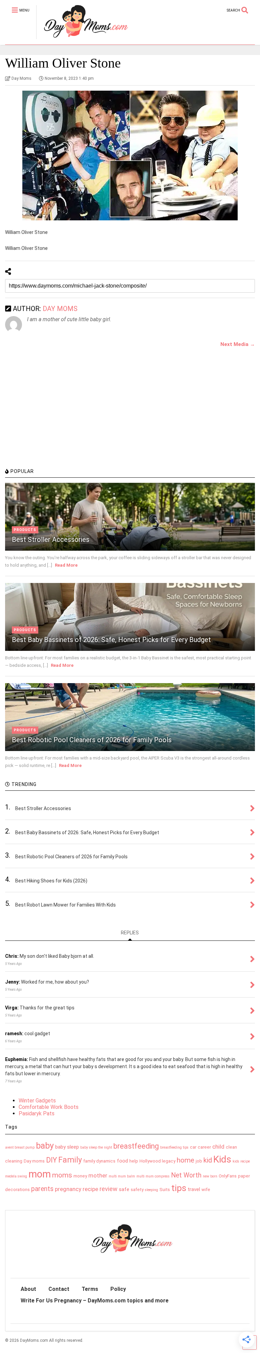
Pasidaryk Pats (37, 1113)
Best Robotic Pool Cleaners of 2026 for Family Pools (92, 740)
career (204, 1147)
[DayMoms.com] (82, 39)
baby (45, 1146)
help (133, 1161)
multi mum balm (122, 1176)
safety (137, 1189)
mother (97, 1175)
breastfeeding (136, 1146)
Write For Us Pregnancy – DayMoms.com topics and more (95, 1300)
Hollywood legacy (157, 1161)
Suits (164, 1189)
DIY (51, 1160)
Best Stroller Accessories (50, 539)
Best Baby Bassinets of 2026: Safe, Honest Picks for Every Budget (111, 640)
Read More (66, 565)
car (193, 1147)
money (80, 1175)
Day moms (34, 1161)
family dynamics (99, 1161)
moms (62, 1175)
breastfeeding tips (174, 1147)
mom (39, 1174)
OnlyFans (228, 1175)
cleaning (13, 1161)
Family (70, 1160)
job (199, 1161)
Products (25, 530)
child (218, 1146)
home (185, 1160)
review (108, 1188)
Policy (118, 1289)
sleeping (151, 1190)
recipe (90, 1189)
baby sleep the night (96, 1147)
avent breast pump (20, 1147)
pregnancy (68, 1189)
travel (194, 1189)
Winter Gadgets (37, 1100)
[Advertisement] (56, 416)
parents (42, 1189)
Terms (90, 1289)
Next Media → (237, 344)
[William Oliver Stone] (130, 155)
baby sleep (67, 1147)
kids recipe (241, 1161)
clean (231, 1147)
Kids (222, 1159)
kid (207, 1160)
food (122, 1161)
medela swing (16, 1176)
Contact (58, 1289)
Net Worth (186, 1175)
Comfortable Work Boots (49, 1107)
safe (124, 1189)
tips (178, 1188)
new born (210, 1176)
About (28, 1289)
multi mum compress (153, 1176)
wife (205, 1189)
